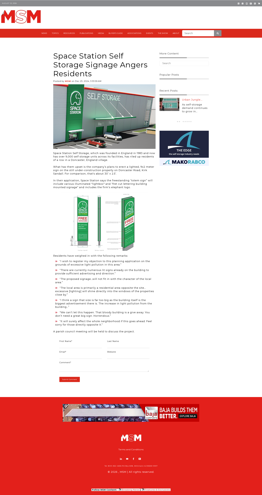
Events (149, 33)
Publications (86, 33)
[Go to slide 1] (177, 121)
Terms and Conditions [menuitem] (131, 449)
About (176, 33)
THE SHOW (163, 33)
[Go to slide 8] (190, 121)
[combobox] (201, 33)
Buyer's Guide (116, 33)
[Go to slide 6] (187, 121)
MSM (68, 81)
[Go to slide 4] (183, 121)
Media (101, 33)
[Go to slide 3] (181, 121)
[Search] (217, 33)
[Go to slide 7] (189, 121)
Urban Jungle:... (192, 99)
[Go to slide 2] (179, 121)
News (44, 33)
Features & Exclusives (158, 489)
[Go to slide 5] (185, 121)
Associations (134, 33)
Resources (69, 33)
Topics (55, 33)
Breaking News (130, 489)
